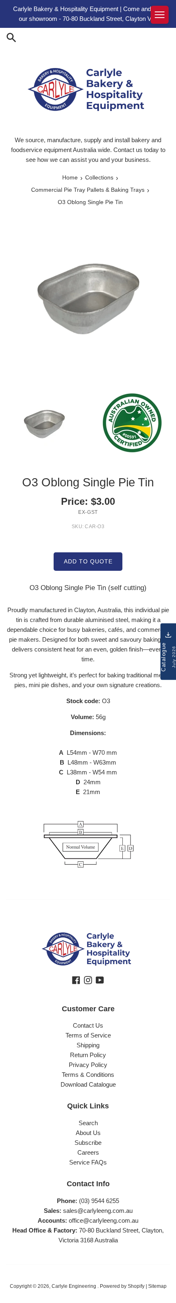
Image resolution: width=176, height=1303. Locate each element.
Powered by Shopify (122, 1286)
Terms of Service (88, 1035)
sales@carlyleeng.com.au (98, 1210)
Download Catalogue (88, 1084)
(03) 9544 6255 (99, 1200)
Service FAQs (88, 1162)
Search (88, 1122)
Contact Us (88, 1025)
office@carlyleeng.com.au (103, 1220)
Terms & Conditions (88, 1074)
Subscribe (88, 1142)
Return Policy (88, 1054)
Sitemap (157, 1286)
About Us (88, 1132)
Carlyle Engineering (74, 1286)
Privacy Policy (88, 1064)
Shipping (88, 1045)
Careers (88, 1152)
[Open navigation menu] (160, 15)
